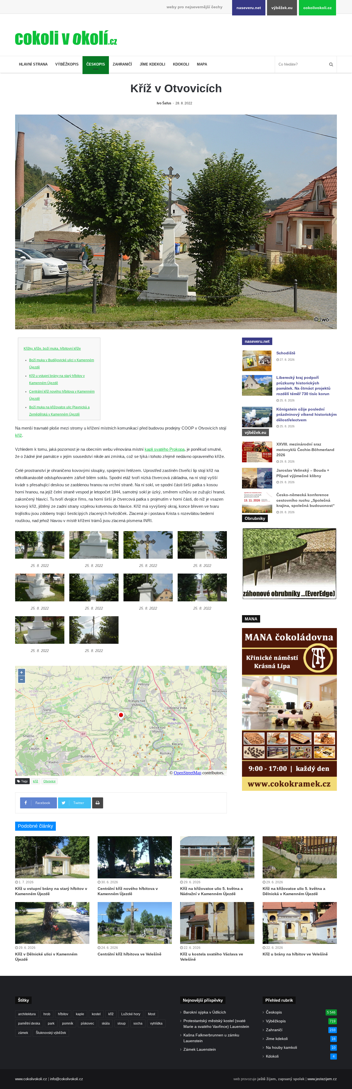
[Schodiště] (257, 361)
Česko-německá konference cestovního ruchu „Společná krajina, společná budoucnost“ (305, 500)
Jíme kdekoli (152, 64)
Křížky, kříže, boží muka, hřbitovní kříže (52, 349)
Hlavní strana (33, 64)
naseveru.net (249, 8)
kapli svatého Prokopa (165, 449)
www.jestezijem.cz (322, 1079)
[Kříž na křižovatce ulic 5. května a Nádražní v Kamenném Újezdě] (217, 857)
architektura (27, 1014)
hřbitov (63, 1014)
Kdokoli (181, 64)
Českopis (95, 64)
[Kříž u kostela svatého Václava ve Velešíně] (217, 923)
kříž (18, 435)
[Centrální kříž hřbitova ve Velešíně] (135, 923)
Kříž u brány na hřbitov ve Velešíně (295, 954)
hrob (46, 1014)
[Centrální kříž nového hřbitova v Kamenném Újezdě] (135, 857)
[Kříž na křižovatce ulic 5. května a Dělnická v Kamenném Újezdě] (300, 857)
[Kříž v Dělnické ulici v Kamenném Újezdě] (52, 923)
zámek (23, 1033)
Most (151, 1014)
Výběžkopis (67, 64)
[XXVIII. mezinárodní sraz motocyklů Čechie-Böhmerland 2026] (257, 452)
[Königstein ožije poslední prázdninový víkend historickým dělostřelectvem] (257, 417)
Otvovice (49, 781)
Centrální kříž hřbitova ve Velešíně (129, 954)
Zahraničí (122, 64)
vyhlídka (156, 1023)
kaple (80, 1014)
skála (106, 1023)
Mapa (202, 64)
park (51, 1023)
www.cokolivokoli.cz (31, 1079)
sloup (121, 1023)
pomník (67, 1023)
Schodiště (285, 353)
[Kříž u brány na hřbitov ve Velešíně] (300, 923)
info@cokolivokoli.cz (66, 1079)
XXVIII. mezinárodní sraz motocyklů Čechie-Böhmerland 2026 (305, 449)
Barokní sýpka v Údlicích (204, 1012)
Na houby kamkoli (281, 1047)
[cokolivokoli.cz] (66, 37)
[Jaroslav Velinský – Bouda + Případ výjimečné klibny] (257, 478)
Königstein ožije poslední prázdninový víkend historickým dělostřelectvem (306, 414)
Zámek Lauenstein (199, 1049)
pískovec (87, 1023)
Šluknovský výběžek (51, 1033)
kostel (96, 1014)
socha (137, 1023)
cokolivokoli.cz (317, 8)
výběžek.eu (282, 8)
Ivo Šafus (164, 103)
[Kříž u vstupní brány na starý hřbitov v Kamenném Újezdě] (52, 857)
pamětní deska (29, 1023)
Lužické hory (130, 1014)
